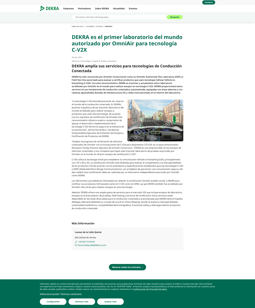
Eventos (133, 8)
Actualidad (119, 8)
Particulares (84, 8)
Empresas (68, 8)
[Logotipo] (50, 8)
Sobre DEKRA (102, 8)
